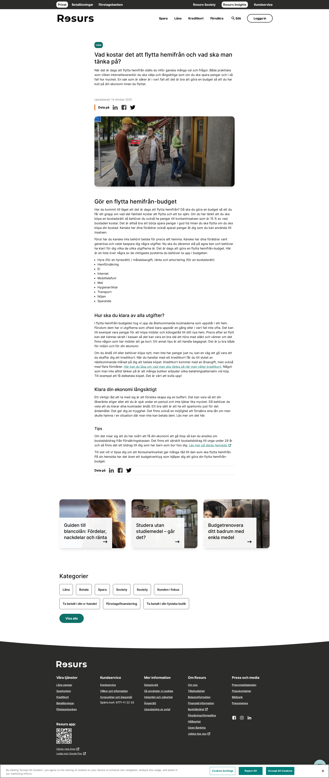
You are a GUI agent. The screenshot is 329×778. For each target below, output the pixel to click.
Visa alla (71, 618)
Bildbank (237, 697)
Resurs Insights (234, 4)
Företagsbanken (111, 4)
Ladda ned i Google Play (70, 754)
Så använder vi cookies (158, 691)
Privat (62, 4)
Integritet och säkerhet (158, 697)
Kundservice (263, 4)
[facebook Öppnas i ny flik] (234, 717)
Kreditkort (196, 18)
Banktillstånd (196, 709)
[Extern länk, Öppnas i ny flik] (115, 107)
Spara (163, 18)
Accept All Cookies (280, 770)
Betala (84, 589)
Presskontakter (241, 691)
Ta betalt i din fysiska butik (166, 604)
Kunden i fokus (168, 589)
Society (121, 589)
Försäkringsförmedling (202, 715)
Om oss (193, 684)
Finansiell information (201, 703)
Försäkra (216, 18)
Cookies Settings (222, 770)
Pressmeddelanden (244, 684)
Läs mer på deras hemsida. (210, 445)
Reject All (251, 770)
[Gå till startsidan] (75, 18)
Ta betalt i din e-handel (80, 604)
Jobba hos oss (197, 733)
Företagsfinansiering (121, 604)
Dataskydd (151, 684)
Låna (177, 18)
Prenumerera (240, 703)
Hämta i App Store (70, 749)
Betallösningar (82, 4)
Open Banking (197, 727)
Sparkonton (63, 691)
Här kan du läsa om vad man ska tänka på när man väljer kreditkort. (173, 366)
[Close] (323, 771)
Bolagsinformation (199, 697)
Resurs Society (204, 4)
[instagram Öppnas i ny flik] (242, 717)
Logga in (260, 18)
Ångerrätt (150, 703)
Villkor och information (114, 691)
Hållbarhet (194, 721)
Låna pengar (64, 684)
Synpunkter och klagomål (116, 697)
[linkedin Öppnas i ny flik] (249, 717)
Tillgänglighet (196, 691)
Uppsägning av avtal (157, 709)
